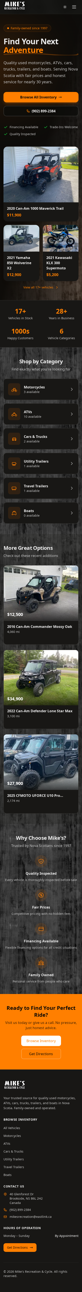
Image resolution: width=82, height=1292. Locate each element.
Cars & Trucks (13, 1151)
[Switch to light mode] (65, 7)
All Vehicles (11, 1128)
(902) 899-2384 (44, 111)
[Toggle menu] (74, 7)
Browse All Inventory (38, 97)
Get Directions (41, 1053)
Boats (7, 1175)
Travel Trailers (13, 1167)
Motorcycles (12, 1136)
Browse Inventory (41, 1040)
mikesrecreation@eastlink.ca (31, 1217)
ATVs (6, 1143)
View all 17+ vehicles (38, 287)
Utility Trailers (13, 1159)
